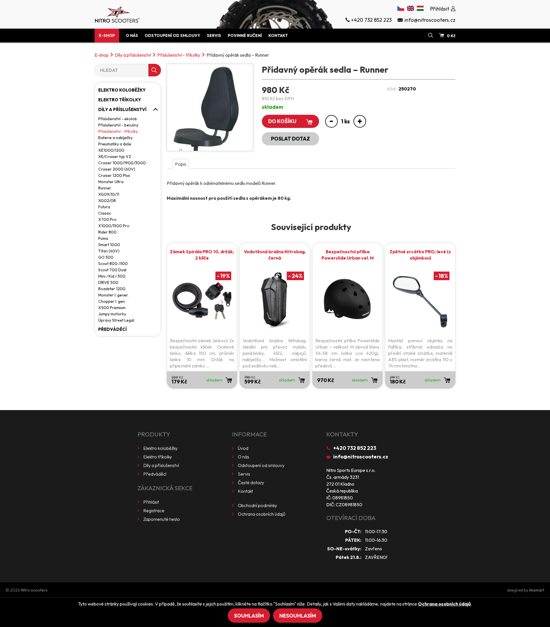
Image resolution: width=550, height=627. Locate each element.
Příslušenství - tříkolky (178, 55)
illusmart (536, 590)
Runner (104, 188)
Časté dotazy (251, 482)
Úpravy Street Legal (116, 320)
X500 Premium (111, 307)
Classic (104, 213)
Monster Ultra (110, 181)
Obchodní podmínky (257, 505)
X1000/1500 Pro (113, 225)
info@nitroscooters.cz (360, 456)
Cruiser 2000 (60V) (116, 169)
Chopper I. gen (111, 301)
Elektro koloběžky (122, 90)
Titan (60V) (108, 251)
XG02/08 (107, 200)
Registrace (153, 510)
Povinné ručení (245, 35)
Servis (214, 35)
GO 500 (105, 257)
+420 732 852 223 (354, 448)
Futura (104, 206)
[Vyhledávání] (430, 35)
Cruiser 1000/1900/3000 (122, 162)
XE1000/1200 (111, 150)
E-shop (107, 35)
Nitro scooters (34, 590)
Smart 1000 (109, 244)
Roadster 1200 (111, 288)
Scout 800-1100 (113, 263)
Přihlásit (151, 502)
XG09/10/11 (108, 194)
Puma (103, 238)
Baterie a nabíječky (115, 137)
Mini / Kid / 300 (111, 276)
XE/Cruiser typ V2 (114, 156)
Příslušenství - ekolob (117, 118)
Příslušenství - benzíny (118, 125)
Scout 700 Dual (112, 269)
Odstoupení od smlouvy (172, 35)
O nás (132, 35)
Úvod (243, 448)
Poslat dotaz (290, 138)
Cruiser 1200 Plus (114, 175)
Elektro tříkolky (119, 99)
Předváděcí (112, 329)
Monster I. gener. (113, 295)
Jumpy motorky (112, 314)
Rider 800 (107, 232)
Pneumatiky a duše (114, 144)
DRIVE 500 (108, 282)
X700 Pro (107, 219)
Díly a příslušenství (133, 55)
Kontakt (278, 35)
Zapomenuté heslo (161, 519)
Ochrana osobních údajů (261, 514)
